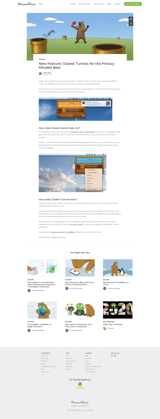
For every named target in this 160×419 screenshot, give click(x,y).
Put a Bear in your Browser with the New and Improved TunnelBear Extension (41, 284)
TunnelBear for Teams (48, 366)
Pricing (43, 364)
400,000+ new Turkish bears (83, 132)
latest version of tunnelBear (62, 232)
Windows (69, 358)
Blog (41, 4)
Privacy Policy (90, 369)
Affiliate (87, 364)
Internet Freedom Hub (93, 366)
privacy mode (76, 224)
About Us (88, 358)
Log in (117, 4)
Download (98, 4)
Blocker (68, 369)
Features (44, 361)
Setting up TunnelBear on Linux (116, 283)
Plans (73, 4)
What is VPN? (85, 4)
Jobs (86, 361)
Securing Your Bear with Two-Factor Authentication (79, 283)
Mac (67, 356)
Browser (69, 366)
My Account (45, 372)
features (42, 59)
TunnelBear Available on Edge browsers (40, 325)
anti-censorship (108, 321)
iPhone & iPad (71, 361)
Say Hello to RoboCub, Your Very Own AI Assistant (78, 325)
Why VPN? (44, 356)
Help (109, 4)
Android (68, 364)
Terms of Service (91, 372)
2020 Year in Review (112, 324)
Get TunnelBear (133, 4)
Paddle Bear (47, 72)
